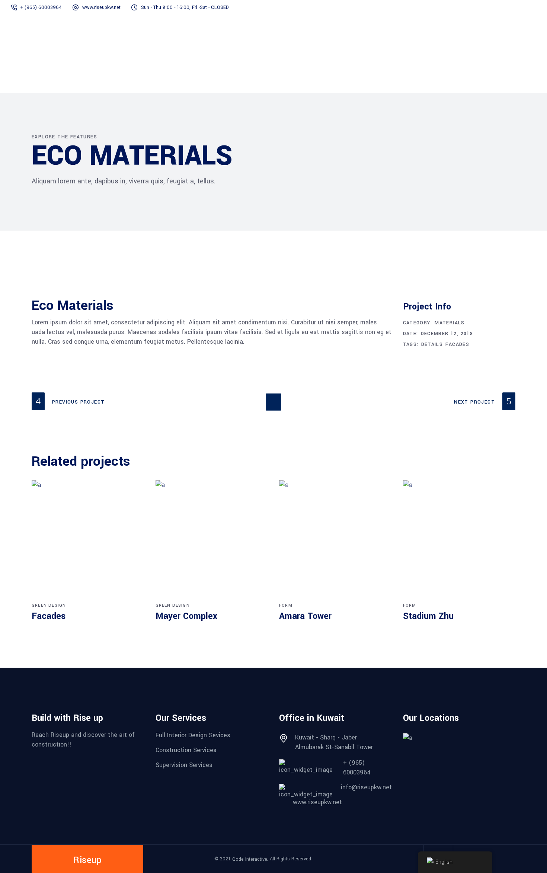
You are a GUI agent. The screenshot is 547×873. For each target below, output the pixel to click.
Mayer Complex (186, 616)
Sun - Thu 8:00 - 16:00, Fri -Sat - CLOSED (185, 7)
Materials (450, 322)
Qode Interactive (249, 859)
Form (285, 605)
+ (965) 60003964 (41, 7)
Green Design (49, 605)
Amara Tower (305, 616)
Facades (457, 344)
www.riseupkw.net (101, 7)
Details (432, 344)
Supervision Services (184, 764)
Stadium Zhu (428, 616)
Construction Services (186, 750)
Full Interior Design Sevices (193, 735)
